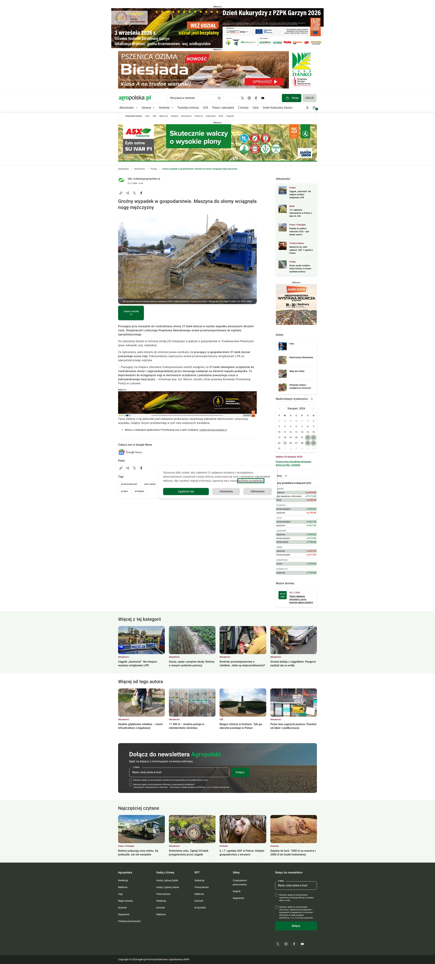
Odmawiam (258, 491)
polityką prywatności (250, 480)
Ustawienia (226, 491)
